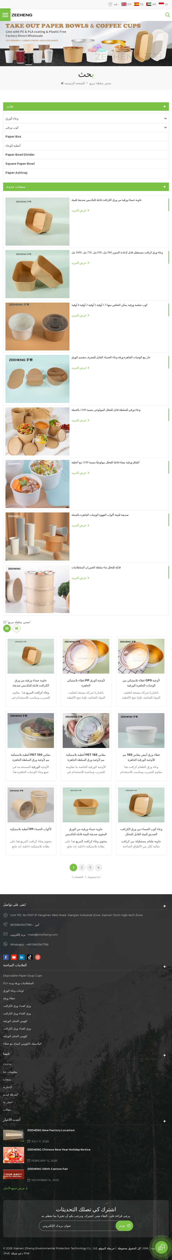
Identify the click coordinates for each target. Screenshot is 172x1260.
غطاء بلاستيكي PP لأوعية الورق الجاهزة (86, 682)
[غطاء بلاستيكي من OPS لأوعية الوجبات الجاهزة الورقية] (141, 656)
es (141, 4)
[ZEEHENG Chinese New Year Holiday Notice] (13, 1155)
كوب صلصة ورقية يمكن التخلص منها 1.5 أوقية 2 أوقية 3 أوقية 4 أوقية (109, 305)
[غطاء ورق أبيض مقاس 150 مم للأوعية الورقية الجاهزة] (141, 730)
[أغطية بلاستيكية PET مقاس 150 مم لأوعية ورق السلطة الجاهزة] (31, 730)
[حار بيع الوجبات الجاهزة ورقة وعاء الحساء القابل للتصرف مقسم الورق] (37, 379)
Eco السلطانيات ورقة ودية (18, 983)
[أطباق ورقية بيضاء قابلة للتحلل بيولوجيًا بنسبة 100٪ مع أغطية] (37, 484)
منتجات (7, 1079)
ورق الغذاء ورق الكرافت (17, 1005)
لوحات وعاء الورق (13, 990)
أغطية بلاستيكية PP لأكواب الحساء (30, 829)
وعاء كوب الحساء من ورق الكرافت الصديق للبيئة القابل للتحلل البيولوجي (141, 832)
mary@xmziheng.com (43, 934)
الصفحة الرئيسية (75, 83)
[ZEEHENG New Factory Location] (13, 1136)
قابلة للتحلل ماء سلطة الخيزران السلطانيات (96, 567)
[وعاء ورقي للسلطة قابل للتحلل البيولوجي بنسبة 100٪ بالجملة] (37, 431)
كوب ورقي (12, 127)
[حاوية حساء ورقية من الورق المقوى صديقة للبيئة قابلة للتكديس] (86, 804)
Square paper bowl (20, 164)
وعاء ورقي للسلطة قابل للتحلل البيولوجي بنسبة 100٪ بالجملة (106, 409)
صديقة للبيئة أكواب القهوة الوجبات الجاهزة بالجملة (100, 514)
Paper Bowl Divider (20, 155)
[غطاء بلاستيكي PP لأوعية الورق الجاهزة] (86, 656)
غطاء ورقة (9, 998)
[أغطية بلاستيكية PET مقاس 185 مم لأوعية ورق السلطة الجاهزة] (86, 730)
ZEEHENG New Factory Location (51, 1130)
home (7, 1064)
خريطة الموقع (107, 1248)
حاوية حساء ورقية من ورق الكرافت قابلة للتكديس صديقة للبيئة (107, 199)
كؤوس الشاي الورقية (15, 1021)
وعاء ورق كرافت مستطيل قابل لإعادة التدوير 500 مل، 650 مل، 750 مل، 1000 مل (117, 252)
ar (154, 4)
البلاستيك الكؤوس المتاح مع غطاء (22, 1043)
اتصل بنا (8, 1102)
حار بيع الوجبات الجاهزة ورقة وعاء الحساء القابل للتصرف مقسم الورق (111, 357)
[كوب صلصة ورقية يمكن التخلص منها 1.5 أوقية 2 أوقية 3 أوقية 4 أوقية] (37, 327)
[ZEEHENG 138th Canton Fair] (13, 1174)
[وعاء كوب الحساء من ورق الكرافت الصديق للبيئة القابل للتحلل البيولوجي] (141, 804)
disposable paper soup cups (22, 975)
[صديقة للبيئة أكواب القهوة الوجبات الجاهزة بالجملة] (37, 536)
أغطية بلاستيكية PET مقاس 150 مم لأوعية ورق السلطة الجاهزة (31, 757)
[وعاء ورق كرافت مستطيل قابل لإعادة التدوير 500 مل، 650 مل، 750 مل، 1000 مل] (37, 274)
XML (146, 1248)
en (129, 4)
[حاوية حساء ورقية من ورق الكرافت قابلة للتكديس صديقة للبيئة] (37, 221)
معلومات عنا (10, 1071)
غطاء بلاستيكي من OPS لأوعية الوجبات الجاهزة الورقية (141, 682)
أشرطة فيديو (10, 1094)
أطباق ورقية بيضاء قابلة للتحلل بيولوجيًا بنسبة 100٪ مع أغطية (105, 462)
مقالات (7, 1109)
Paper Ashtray (16, 173)
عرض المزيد (79, 210)
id (166, 4)
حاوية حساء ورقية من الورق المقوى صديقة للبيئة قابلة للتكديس (86, 831)
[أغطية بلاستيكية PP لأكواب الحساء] (31, 804)
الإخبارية (7, 1087)
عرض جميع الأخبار (14, 1188)
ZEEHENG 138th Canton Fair (47, 1168)
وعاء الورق (11, 118)
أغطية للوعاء (13, 145)
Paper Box (13, 136)
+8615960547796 (21, 924)
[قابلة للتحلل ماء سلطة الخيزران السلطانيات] (37, 589)
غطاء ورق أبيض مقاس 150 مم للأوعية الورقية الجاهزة (141, 757)
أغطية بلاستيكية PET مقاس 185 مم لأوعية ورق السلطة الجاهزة (86, 757)
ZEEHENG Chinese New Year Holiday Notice (59, 1149)
